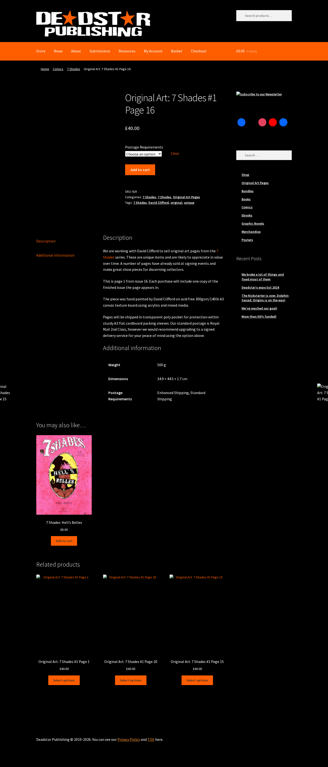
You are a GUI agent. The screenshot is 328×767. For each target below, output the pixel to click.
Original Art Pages (186, 197)
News (58, 51)
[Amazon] (283, 122)
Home (45, 69)
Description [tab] (45, 241)
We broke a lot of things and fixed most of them (263, 276)
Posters (247, 240)
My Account (153, 51)
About (76, 51)
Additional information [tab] (55, 255)
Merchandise (251, 231)
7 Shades (73, 69)
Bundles (248, 191)
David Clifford (158, 202)
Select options (64, 680)
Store (40, 51)
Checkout (199, 51)
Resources (127, 51)
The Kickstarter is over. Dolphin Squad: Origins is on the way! (265, 298)
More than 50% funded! (259, 316)
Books (246, 199)
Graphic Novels (253, 223)
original (176, 202)
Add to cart (140, 169)
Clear (175, 153)
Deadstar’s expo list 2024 (260, 287)
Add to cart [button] (64, 541)
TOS (150, 739)
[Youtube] (272, 122)
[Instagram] (262, 122)
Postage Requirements (144, 147)
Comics (58, 69)
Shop (245, 175)
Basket (176, 51)
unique (189, 202)
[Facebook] (241, 122)
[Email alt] (241, 133)
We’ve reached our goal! (259, 308)
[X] (252, 122)
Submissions (100, 51)
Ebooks (247, 215)
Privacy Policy (128, 739)
